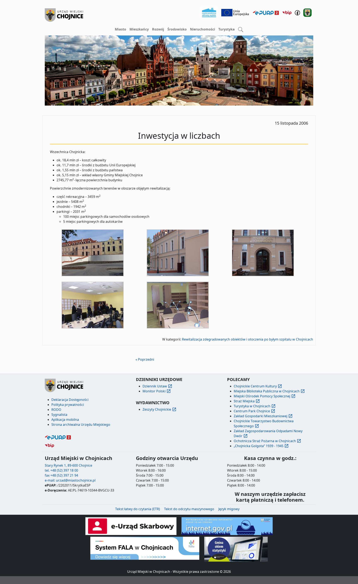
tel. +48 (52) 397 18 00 (61, 470)
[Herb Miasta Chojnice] (64, 15)
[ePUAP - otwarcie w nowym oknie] (266, 12)
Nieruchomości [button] (202, 29)
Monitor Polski (154, 391)
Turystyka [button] (226, 29)
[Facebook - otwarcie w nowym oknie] (297, 12)
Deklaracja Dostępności (69, 399)
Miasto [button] (120, 29)
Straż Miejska (244, 401)
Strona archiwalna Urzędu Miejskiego (80, 424)
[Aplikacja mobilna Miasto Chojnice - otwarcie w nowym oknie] (307, 12)
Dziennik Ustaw (155, 386)
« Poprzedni (144, 359)
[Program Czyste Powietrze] (209, 12)
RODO (56, 409)
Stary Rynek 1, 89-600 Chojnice (68, 465)
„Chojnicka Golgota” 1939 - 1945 (258, 446)
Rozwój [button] (158, 29)
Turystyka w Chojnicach (252, 406)
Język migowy (228, 509)
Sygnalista (59, 414)
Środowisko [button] (177, 29)
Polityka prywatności (67, 404)
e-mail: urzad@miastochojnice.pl (70, 480)
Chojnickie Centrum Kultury (255, 386)
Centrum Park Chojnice (252, 411)
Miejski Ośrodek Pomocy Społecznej (262, 396)
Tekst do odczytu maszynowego (189, 509)
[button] (240, 29)
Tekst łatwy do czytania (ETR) (137, 509)
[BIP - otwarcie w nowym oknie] (286, 12)
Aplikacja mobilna (65, 419)
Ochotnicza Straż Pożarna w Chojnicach (265, 441)
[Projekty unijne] (235, 12)
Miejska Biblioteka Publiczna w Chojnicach (267, 391)
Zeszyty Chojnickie (157, 409)
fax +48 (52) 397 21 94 (61, 475)
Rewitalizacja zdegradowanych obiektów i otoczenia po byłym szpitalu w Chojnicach (247, 339)
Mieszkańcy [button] (139, 29)
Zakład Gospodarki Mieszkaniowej (260, 416)
